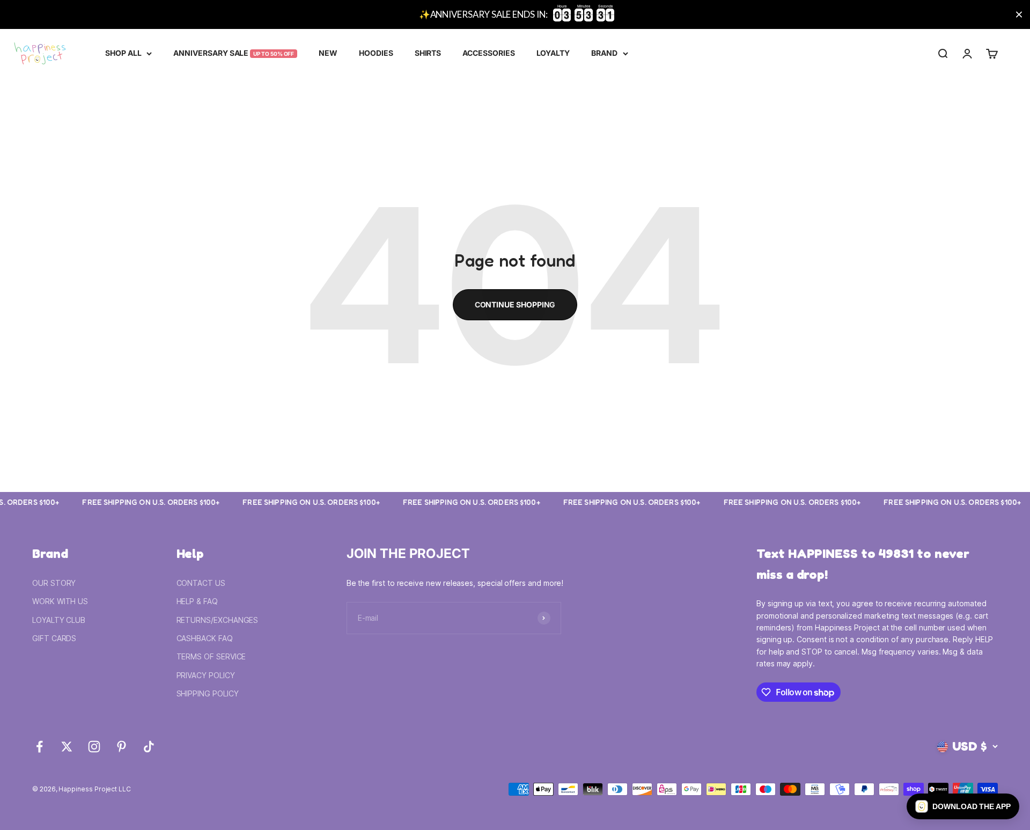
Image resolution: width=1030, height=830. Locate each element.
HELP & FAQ (197, 601)
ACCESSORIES (488, 52)
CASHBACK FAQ (204, 638)
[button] (963, 806)
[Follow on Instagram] (94, 746)
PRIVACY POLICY (205, 675)
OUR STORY (54, 582)
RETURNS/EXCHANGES (217, 620)
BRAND (604, 52)
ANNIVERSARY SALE (233, 52)
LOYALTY (553, 52)
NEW (328, 52)
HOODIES (376, 52)
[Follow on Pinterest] (121, 746)
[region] (515, 14)
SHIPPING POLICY (207, 693)
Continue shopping (515, 304)
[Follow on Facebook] (39, 746)
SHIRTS (428, 52)
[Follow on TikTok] (149, 746)
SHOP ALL (123, 52)
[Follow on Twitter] (67, 746)
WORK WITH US (60, 601)
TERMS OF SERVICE (211, 656)
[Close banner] (1019, 14)
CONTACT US (200, 582)
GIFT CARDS (54, 638)
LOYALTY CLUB (58, 620)
